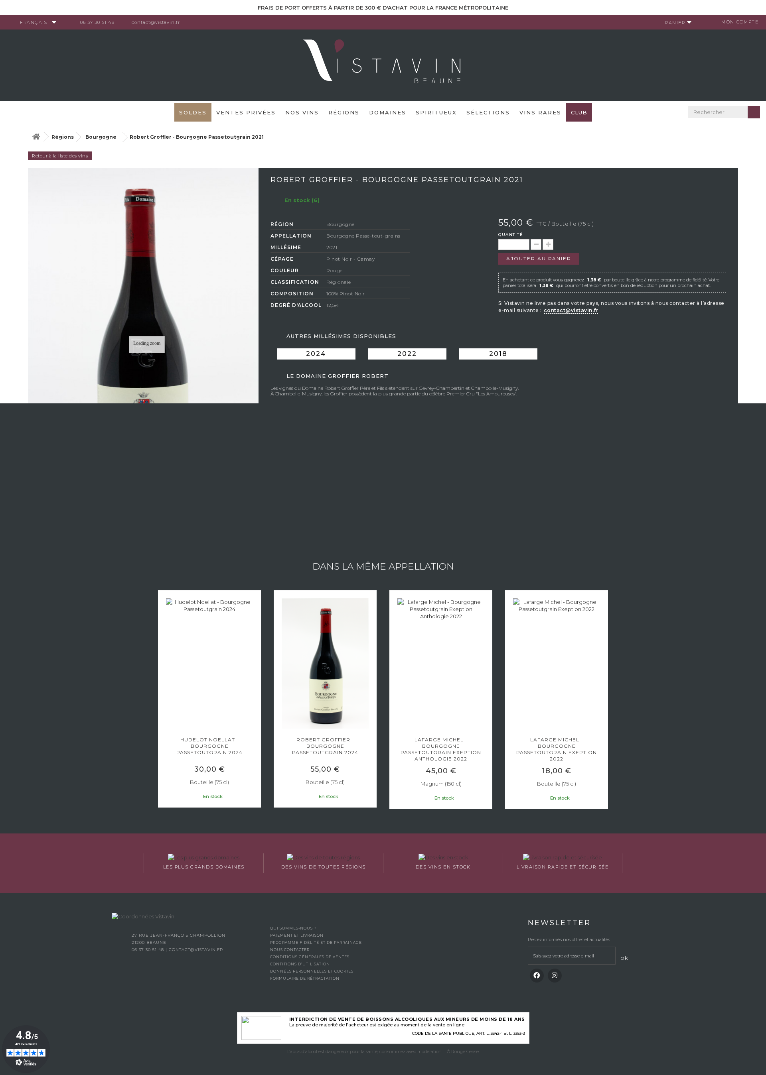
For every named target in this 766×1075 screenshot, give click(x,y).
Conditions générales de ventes (309, 957)
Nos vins (302, 112)
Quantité (510, 234)
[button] (162, 701)
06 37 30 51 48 (97, 22)
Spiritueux (436, 112)
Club (579, 112)
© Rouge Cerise (463, 1051)
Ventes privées (246, 112)
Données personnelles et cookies (311, 971)
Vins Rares (540, 112)
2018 (498, 354)
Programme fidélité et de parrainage (316, 942)
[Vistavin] (383, 64)
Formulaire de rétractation (305, 978)
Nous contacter (290, 949)
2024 (316, 354)
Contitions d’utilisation (300, 964)
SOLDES (193, 112)
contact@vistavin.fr (156, 22)
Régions (343, 112)
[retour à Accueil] (35, 137)
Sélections (488, 112)
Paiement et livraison (297, 935)
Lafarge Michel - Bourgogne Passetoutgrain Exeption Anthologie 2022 (441, 749)
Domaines (387, 112)
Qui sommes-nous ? (293, 928)
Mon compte (739, 22)
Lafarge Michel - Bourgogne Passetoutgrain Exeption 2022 (556, 749)
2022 (407, 354)
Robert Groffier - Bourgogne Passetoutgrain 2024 (325, 746)
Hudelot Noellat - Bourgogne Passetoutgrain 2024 (209, 746)
